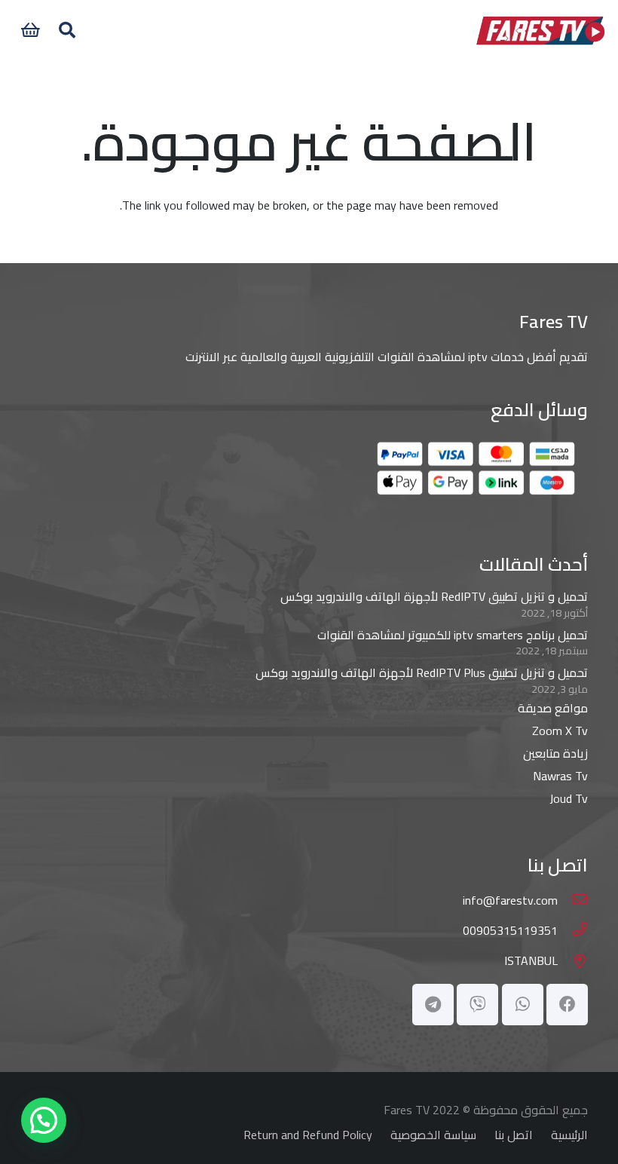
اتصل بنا (513, 1134)
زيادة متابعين (555, 753)
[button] (66, 30)
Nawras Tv (560, 775)
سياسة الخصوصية (433, 1134)
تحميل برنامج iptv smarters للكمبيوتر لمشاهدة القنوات (452, 634)
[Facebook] (567, 1004)
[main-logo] (540, 30)
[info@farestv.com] (573, 900)
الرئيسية (569, 1134)
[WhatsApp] (522, 1004)
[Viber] (477, 1004)
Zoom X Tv (560, 730)
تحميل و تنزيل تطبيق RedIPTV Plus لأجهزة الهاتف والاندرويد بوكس (421, 672)
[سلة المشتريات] (30, 30)
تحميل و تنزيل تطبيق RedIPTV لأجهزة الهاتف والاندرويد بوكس (434, 596)
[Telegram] (433, 1004)
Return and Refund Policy (307, 1134)
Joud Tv (568, 798)
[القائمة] (286, 30)
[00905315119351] (573, 930)
